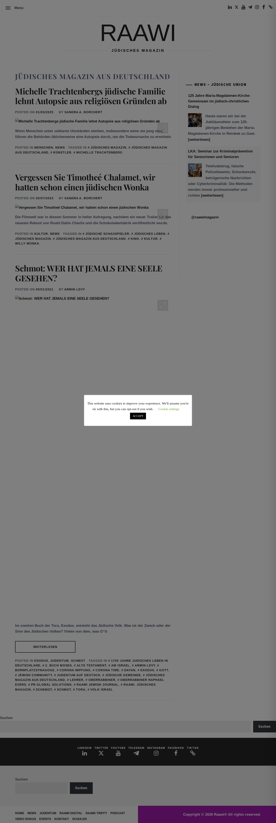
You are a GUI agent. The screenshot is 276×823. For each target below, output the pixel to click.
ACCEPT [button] (138, 416)
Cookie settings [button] (168, 409)
